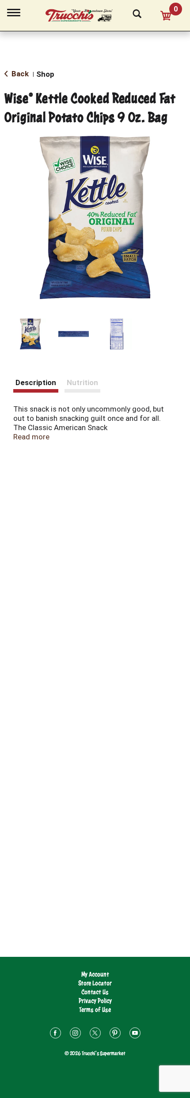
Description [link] (35, 382)
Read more (31, 436)
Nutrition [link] (82, 382)
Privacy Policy (95, 1000)
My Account (95, 974)
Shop (45, 74)
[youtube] (135, 1034)
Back (19, 73)
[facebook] (55, 1034)
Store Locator (95, 983)
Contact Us (95, 992)
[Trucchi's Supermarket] (84, 14)
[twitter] (95, 1034)
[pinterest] (115, 1034)
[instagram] (75, 1034)
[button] (30, 334)
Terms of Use (95, 1009)
